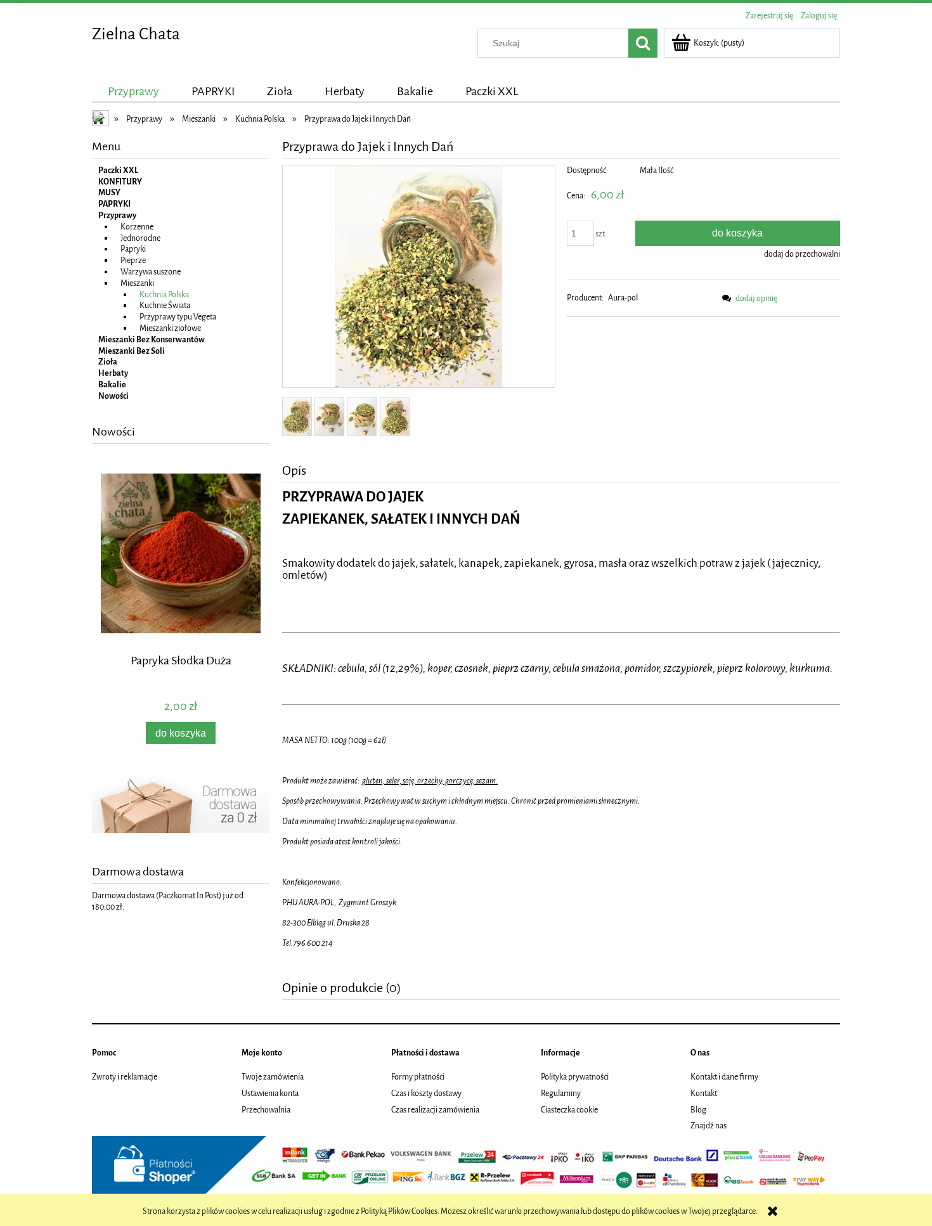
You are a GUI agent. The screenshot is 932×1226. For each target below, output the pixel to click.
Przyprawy (117, 215)
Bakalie (112, 384)
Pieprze (133, 260)
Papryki (133, 248)
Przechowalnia (266, 1109)
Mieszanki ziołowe (170, 328)
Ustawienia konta (270, 1093)
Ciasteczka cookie (569, 1109)
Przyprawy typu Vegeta (177, 316)
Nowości (113, 395)
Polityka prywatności (575, 1076)
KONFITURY (120, 181)
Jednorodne (140, 238)
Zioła (107, 361)
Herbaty (113, 373)
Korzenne (136, 226)
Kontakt (703, 1093)
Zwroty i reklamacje (124, 1076)
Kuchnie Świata (164, 305)
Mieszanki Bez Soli (131, 350)
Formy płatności (417, 1076)
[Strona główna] (101, 119)
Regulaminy (561, 1093)
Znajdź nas (708, 1125)
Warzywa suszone (150, 271)
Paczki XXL (118, 170)
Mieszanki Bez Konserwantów (151, 339)
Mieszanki (137, 283)
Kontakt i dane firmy (724, 1076)
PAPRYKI (114, 203)
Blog (698, 1109)
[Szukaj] (642, 43)
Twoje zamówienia (273, 1076)
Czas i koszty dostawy (426, 1093)
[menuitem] (134, 91)
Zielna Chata (136, 33)
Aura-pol (623, 297)
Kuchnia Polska (164, 294)
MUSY (109, 192)
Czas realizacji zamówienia (435, 1109)
